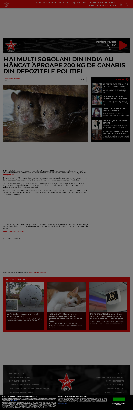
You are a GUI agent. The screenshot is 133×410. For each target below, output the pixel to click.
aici (27, 405)
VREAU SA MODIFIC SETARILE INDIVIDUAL (118, 404)
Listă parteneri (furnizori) (62, 403)
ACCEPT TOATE (118, 399)
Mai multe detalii (14, 400)
